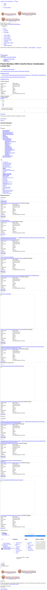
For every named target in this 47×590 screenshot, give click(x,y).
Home (5, 3)
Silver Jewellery (6, 130)
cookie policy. (13, 584)
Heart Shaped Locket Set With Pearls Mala (9, 170)
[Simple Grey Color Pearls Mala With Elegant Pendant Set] (23, 311)
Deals (4, 168)
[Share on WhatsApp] (3, 106)
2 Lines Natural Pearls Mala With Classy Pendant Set (11, 515)
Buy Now (7, 96)
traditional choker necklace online (7, 191)
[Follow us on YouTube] (5, 534)
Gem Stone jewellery (8, 39)
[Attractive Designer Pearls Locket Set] (23, 422)
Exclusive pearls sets (8, 45)
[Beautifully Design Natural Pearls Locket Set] (23, 442)
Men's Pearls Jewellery (10, 141)
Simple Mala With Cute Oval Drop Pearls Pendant (10, 203)
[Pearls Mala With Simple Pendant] (23, 220)
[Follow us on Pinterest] (3, 534)
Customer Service (29, 543)
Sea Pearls (6, 41)
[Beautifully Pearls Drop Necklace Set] (23, 238)
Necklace (10, 24)
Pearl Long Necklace (10, 149)
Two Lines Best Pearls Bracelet (7, 193)
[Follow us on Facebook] (2, 534)
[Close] (0, 127)
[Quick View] (1, 199)
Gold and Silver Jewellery (8, 42)
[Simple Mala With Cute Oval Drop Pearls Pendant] (23, 201)
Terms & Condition (29, 547)
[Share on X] (3, 102)
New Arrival (7, 174)
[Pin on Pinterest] (3, 105)
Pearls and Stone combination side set (8, 177)
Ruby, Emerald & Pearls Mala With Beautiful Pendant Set (12, 258)
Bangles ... (19, 24)
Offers (5, 44)
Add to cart (3, 96)
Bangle (7, 142)
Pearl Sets (8, 150)
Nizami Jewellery (7, 38)
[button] (3, 215)
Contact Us (18, 546)
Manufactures (31, 550)
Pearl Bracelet (8, 148)
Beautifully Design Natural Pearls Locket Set (9, 443)
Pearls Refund (19, 550)
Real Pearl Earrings (10, 152)
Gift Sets (7, 145)
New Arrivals (6, 175)
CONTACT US (3, 1)
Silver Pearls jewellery (8, 132)
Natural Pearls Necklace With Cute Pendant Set (10, 276)
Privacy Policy (19, 542)
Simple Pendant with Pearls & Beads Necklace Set (10, 462)
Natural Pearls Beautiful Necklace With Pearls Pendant (11, 401)
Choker (7, 144)
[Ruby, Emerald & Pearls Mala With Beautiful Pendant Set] (23, 257)
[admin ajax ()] (6, 61)
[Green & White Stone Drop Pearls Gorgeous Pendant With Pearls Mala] (1, 69)
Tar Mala (7, 153)
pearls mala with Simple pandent (7, 181)
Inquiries (2, 120)
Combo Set (8, 140)
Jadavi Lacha (4, 171)
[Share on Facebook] (3, 103)
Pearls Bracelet (5, 178)
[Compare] (3, 199)
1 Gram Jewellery (7, 36)
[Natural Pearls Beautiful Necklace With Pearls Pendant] (23, 383)
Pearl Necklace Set (5, 176)
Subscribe (35, 535)
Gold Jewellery (6, 131)
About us (18, 551)
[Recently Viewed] (3, 562)
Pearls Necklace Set (7, 183)
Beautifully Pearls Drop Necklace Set (8, 239)
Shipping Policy (17, 545)
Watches (7, 154)
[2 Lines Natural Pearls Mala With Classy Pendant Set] (23, 497)
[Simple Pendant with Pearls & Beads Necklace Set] (23, 461)
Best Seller (30, 548)
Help (5, 5)
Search (4, 26)
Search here (3, 23)
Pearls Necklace (5, 182)
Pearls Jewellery (7, 35)
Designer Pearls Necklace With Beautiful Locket (10, 348)
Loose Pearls (8, 147)
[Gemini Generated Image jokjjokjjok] (8, 57)
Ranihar (7, 151)
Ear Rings (14, 24)
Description (2, 114)
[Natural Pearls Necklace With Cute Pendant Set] (23, 275)
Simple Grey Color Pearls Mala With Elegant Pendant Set (12, 329)
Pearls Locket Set (5, 180)
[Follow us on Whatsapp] (6, 534)
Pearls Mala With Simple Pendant (7, 221)
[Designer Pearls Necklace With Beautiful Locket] (23, 347)
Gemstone (5, 136)
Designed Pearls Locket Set (6, 169)
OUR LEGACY (10, 1)
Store (17, 1)
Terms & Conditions (17, 548)
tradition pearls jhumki (6, 192)
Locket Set (39, 47)
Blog (17, 552)
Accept (17, 584)
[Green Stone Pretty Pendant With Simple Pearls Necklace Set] (1, 75)
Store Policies (3, 118)
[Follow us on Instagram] (4, 534)
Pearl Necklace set (5, 535)
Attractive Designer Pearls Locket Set (8, 423)
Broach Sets (8, 143)
